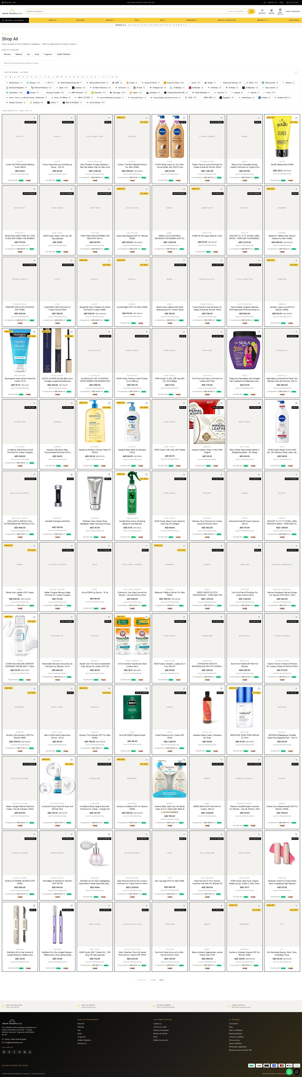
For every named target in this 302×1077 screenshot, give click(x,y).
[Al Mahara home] (12, 11)
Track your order (160, 1027)
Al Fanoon (122, 88)
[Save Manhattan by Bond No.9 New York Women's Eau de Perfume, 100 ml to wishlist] (296, 332)
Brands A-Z (262, 20)
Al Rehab (216, 88)
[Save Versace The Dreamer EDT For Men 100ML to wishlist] (109, 688)
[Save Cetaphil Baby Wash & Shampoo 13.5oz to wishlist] (146, 403)
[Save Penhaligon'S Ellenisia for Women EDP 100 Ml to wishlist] (71, 834)
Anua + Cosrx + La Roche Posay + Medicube (26, 98)
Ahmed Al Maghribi (18, 88)
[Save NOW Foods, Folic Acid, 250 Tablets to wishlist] (184, 403)
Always (34, 93)
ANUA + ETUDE (84, 98)
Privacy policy (234, 1040)
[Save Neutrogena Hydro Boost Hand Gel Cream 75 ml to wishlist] (34, 332)
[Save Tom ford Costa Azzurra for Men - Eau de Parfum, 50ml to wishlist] (184, 906)
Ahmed (288, 83)
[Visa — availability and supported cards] (274, 1065)
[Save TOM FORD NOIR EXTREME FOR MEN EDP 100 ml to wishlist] (109, 189)
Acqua (133, 83)
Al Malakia (179, 88)
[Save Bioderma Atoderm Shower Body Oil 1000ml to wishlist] (109, 403)
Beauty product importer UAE (240, 1050)
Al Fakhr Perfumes (100, 88)
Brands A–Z (82, 1043)
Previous (142, 980)
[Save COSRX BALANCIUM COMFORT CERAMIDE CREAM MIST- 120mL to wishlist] (34, 617)
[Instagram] (4, 1052)
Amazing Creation (55, 93)
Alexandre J (16, 93)
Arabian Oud (283, 98)
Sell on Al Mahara (236, 1030)
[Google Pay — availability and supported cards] (297, 1065)
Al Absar (80, 88)
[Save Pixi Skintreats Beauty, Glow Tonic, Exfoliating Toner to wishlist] (296, 906)
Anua (271, 93)
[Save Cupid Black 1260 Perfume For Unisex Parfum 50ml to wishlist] (71, 260)
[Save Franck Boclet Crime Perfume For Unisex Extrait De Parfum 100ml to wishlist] (221, 260)
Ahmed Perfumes (43, 88)
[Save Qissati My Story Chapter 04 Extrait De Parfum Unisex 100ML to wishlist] (109, 260)
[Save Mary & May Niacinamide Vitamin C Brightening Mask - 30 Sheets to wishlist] (259, 403)
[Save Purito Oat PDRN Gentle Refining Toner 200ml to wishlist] (34, 118)
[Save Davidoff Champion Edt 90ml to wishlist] (71, 474)
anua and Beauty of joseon (110, 98)
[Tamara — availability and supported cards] (259, 1065)
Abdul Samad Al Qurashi (71, 83)
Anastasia (154, 93)
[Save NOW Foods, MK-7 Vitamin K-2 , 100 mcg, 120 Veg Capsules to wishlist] (109, 906)
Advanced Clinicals (232, 83)
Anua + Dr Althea (61, 98)
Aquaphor (228, 98)
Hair (137, 20)
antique (237, 93)
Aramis (55, 102)
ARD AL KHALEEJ (74, 102)
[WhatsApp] (264, 2)
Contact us (272, 2)
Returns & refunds (160, 1034)
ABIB (118, 83)
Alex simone (272, 88)
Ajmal (62, 88)
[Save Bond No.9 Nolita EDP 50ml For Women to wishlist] (259, 617)
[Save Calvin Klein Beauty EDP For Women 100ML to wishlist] (146, 189)
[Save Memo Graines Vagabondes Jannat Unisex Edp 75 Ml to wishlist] (221, 906)
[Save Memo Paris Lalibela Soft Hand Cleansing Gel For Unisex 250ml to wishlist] (184, 260)
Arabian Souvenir (16, 102)
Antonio (253, 93)
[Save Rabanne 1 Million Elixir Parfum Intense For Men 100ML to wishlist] (296, 189)
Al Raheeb (197, 88)
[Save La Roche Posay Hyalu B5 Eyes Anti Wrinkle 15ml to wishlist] (71, 760)
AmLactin (100, 93)
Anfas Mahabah (201, 93)
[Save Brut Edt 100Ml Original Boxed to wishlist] (146, 688)
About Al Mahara (235, 1043)
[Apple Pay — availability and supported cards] (289, 1065)
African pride (271, 83)
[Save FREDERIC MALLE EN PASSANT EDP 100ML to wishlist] (34, 260)
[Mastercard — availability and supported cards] (281, 1065)
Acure (196, 83)
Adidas (212, 83)
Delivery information (161, 1030)
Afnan (253, 83)
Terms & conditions (236, 1037)
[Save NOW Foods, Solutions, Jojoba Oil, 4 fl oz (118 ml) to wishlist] (184, 617)
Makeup (109, 20)
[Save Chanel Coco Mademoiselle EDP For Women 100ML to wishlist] (296, 760)
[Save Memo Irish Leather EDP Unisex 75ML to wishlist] (34, 546)
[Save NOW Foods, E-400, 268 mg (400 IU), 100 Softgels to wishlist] (184, 332)
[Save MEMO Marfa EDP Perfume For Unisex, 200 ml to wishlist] (221, 760)
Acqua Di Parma (175, 83)
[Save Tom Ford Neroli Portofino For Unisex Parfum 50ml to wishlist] (259, 546)
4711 (50, 83)
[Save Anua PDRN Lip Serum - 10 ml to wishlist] (109, 546)
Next (162, 980)
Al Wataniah (252, 88)
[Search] (251, 11)
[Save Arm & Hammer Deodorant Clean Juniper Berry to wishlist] (146, 617)
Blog (231, 1027)
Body (162, 20)
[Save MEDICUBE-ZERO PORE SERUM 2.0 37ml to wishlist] (259, 688)
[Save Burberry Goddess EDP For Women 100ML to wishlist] (146, 760)
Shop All (53, 20)
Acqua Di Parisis (151, 83)
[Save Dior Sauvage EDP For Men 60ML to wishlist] (184, 834)
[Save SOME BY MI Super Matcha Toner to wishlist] (221, 189)
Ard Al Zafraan (95, 102)
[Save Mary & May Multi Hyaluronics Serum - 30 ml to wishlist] (71, 688)
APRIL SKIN (210, 98)
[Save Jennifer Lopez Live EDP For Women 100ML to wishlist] (296, 260)
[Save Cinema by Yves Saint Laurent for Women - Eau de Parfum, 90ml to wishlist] (146, 546)
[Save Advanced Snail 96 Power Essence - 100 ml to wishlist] (259, 474)
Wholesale (294, 20)
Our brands (233, 1024)
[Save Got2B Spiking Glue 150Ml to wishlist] (296, 118)
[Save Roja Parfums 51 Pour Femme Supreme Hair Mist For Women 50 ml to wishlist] (221, 834)
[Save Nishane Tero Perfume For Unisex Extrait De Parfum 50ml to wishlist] (221, 474)
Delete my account (160, 1040)
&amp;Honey (14, 83)
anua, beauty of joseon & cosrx (166, 98)
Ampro (137, 93)
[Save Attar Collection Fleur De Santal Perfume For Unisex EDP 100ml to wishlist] (146, 906)
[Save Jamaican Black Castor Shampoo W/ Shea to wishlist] (221, 688)
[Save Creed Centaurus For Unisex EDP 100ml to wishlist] (184, 688)
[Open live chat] (297, 1072)
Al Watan (232, 88)
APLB (192, 98)
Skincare (80, 20)
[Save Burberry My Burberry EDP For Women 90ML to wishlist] (34, 688)
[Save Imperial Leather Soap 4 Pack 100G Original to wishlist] (221, 403)
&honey (35, 83)
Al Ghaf (141, 88)
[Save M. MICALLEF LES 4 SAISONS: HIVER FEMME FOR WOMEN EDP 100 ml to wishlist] (109, 332)
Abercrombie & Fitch (97, 83)
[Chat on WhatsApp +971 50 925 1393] (289, 1072)
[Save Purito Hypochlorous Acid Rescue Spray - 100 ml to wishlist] (71, 118)
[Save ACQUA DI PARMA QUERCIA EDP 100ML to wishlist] (34, 834)
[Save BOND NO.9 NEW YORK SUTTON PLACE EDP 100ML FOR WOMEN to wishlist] (34, 189)
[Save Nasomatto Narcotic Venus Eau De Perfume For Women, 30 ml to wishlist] (71, 617)
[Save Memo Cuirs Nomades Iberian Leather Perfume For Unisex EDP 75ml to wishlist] (259, 118)
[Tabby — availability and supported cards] (251, 1065)
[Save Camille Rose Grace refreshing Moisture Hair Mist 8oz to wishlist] (146, 474)
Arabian (266, 98)
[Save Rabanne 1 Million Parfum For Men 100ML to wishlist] (184, 546)
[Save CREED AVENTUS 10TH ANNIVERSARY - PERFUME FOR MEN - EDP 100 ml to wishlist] (221, 546)
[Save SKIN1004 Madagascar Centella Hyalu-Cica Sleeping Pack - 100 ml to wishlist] (296, 688)
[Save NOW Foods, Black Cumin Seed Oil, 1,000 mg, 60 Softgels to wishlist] (184, 474)
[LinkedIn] (25, 1052)
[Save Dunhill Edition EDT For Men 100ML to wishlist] (146, 260)
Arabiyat (38, 102)
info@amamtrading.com (14, 1042)
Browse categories (14, 20)
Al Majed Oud (158, 88)
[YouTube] (19, 1052)
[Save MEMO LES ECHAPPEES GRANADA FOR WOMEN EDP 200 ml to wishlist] (184, 189)
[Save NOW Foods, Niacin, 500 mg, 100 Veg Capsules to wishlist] (71, 189)
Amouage (119, 93)
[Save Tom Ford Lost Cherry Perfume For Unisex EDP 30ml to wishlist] (221, 332)
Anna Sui (222, 93)
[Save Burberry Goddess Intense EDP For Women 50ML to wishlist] (259, 906)
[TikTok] (14, 1052)
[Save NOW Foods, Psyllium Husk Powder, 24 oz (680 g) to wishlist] (146, 332)
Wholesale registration (238, 1047)
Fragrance (191, 20)
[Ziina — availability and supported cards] (266, 1065)
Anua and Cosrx (137, 98)
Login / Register (292, 11)
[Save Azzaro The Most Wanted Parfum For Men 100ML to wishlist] (146, 118)
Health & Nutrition (227, 20)
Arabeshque (246, 98)
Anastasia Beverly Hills (177, 93)
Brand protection (235, 1034)
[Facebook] (9, 1052)
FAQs (281, 2)
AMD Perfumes (79, 93)
